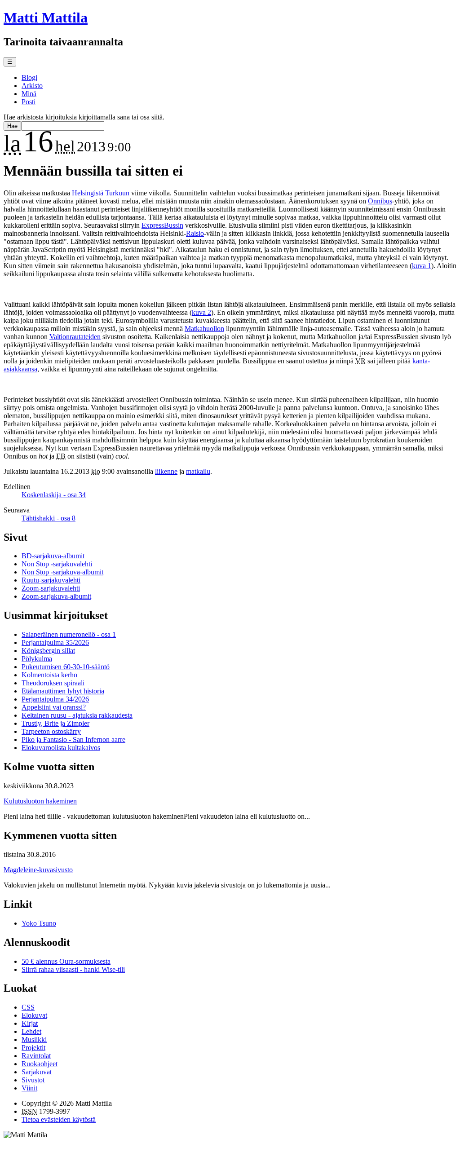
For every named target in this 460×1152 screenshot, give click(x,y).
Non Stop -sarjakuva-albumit (62, 572)
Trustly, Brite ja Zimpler (55, 723)
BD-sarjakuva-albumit (53, 556)
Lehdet (31, 1031)
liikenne (166, 471)
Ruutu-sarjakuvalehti (51, 580)
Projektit (33, 1047)
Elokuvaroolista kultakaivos (61, 747)
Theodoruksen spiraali (53, 683)
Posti (28, 102)
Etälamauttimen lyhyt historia (63, 691)
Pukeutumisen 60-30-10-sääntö (66, 667)
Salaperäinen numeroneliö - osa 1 (69, 634)
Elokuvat (34, 1015)
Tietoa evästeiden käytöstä (59, 1119)
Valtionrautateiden (75, 336)
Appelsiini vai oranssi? (54, 707)
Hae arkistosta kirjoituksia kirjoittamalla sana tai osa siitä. (84, 117)
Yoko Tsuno (39, 923)
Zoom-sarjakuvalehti (51, 588)
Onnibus (380, 201)
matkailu (198, 471)
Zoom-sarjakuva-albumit (56, 596)
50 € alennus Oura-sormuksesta (66, 961)
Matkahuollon (204, 328)
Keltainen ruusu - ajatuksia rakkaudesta (77, 715)
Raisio (195, 233)
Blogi (29, 77)
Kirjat (30, 1023)
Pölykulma (37, 658)
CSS (28, 1007)
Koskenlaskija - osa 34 (54, 495)
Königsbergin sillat (48, 650)
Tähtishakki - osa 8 (48, 518)
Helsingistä (87, 193)
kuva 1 (421, 265)
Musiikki (34, 1039)
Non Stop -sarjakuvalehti (57, 564)
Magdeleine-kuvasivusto (38, 870)
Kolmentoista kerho (49, 675)
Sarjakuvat (37, 1072)
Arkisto (32, 85)
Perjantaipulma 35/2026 (55, 642)
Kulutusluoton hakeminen (40, 801)
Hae (12, 126)
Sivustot (33, 1080)
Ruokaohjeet (40, 1064)
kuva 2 (201, 312)
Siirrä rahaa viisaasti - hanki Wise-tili (73, 969)
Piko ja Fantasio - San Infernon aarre (73, 739)
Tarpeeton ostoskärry (51, 731)
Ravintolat (36, 1055)
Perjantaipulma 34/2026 (55, 699)
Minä (29, 93)
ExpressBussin (162, 225)
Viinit (29, 1088)
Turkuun (117, 193)
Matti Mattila (46, 17)
